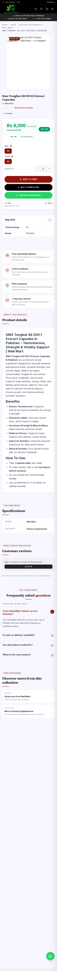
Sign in (28, 566)
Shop (13, 25)
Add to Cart (30, 179)
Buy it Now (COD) (30, 187)
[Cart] (46, 8)
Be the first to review (24, 108)
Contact (51, 2)
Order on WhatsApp (30, 195)
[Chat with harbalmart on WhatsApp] (50, 956)
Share (50, 203)
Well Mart (8, 28)
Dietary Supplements (30, 25)
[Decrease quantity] (37, 168)
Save (9, 203)
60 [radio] (8, 151)
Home (5, 25)
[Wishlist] (41, 8)
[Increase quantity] (49, 168)
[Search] (35, 8)
